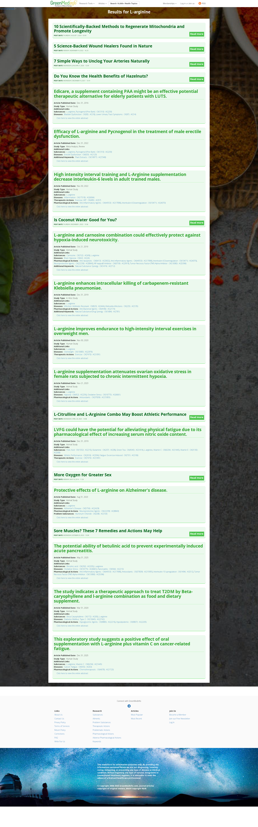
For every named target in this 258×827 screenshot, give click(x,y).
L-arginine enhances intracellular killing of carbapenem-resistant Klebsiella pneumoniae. (121, 286)
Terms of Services (62, 726)
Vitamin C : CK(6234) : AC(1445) (166, 450)
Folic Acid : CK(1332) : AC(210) (79, 450)
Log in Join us (187, 3)
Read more (196, 33)
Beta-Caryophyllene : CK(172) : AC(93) (82, 616)
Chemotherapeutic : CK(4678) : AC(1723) (97, 669)
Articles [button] (101, 3)
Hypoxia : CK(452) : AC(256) (75, 394)
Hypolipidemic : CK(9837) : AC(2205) (131, 622)
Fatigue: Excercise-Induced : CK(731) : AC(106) (119, 455)
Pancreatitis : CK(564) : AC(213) (110, 569)
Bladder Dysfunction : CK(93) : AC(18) (79, 114)
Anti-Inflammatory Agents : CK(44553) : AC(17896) (100, 203)
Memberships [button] (169, 3)
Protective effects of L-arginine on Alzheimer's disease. (110, 490)
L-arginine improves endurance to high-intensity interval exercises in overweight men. (125, 331)
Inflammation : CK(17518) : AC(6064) (79, 197)
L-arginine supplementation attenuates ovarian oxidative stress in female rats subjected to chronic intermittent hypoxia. (122, 374)
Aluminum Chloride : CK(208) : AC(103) (91, 513)
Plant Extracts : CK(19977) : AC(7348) (90, 157)
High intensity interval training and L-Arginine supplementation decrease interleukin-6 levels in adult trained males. (120, 177)
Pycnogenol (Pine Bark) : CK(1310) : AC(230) (94, 111)
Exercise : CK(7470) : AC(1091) (87, 354)
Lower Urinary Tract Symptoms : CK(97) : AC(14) (116, 114)
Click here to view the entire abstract (72, 118)
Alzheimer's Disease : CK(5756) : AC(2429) (81, 508)
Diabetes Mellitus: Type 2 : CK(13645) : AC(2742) (84, 619)
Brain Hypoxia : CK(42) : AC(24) (76, 258)
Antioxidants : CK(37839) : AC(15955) (95, 397)
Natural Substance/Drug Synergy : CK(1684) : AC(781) (97, 311)
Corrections (59, 733)
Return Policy (59, 730)
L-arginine (71, 111)
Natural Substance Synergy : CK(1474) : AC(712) (95, 266)
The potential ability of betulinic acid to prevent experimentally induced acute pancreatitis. (128, 548)
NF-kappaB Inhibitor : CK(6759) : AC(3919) (111, 263)
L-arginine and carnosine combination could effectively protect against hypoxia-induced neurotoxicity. (127, 238)
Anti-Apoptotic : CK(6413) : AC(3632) (95, 260)
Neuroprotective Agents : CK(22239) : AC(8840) (73, 263)
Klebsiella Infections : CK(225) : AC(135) (121, 306)
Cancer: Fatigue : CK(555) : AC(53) (78, 667)
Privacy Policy (60, 722)
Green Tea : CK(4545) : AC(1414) (130, 450)
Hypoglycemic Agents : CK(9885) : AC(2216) (97, 622)
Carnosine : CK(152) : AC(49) (78, 255)
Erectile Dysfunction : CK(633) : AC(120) (80, 154)
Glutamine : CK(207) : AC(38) (104, 450)
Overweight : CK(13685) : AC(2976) (78, 351)
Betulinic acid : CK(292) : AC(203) (80, 566)
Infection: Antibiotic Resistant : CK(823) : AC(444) (84, 306)
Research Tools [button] (86, 3)
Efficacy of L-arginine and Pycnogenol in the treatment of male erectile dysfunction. (127, 134)
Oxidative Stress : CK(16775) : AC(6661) (104, 394)
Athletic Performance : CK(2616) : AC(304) (81, 455)
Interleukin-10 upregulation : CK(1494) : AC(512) (173, 571)
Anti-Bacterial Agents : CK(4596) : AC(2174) (97, 309)
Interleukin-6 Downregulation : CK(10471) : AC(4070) (144, 203)
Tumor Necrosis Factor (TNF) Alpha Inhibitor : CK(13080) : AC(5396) (158, 263)
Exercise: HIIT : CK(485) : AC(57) (88, 200)
